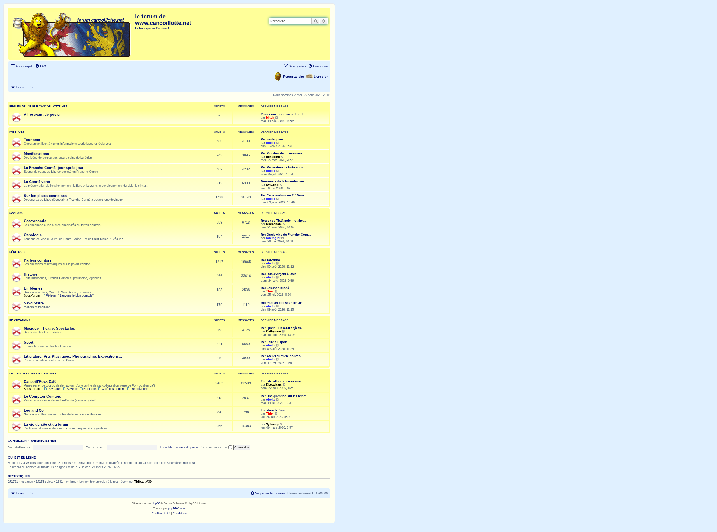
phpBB (156, 503)
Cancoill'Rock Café (40, 382)
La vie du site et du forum (46, 424)
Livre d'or (321, 76)
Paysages (17, 131)
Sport (28, 342)
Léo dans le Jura (273, 410)
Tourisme (32, 140)
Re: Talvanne (270, 260)
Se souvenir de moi (214, 447)
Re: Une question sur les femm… (285, 396)
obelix (270, 142)
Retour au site (293, 76)
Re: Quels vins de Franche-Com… (286, 234)
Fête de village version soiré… (283, 381)
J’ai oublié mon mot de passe (179, 447)
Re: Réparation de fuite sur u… (283, 167)
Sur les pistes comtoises (45, 196)
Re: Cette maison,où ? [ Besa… (284, 195)
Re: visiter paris (272, 139)
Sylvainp (272, 184)
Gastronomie (35, 221)
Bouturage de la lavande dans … (285, 181)
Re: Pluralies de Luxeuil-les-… (283, 153)
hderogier (273, 238)
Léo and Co (34, 410)
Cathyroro (273, 331)
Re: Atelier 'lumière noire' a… (282, 356)
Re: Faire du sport (274, 342)
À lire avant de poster (42, 114)
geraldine (273, 156)
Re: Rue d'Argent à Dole (278, 274)
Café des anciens (113, 388)
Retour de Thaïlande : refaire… (283, 220)
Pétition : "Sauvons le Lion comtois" (70, 295)
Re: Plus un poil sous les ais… (283, 302)
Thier (270, 291)
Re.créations (19, 320)
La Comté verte (37, 182)
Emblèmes (33, 288)
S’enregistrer (43, 440)
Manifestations (36, 154)
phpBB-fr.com (176, 508)
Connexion (17, 440)
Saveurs (16, 212)
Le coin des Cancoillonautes (32, 373)
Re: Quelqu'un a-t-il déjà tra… (283, 328)
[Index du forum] (72, 34)
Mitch (270, 117)
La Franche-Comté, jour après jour (53, 168)
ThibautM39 (143, 481)
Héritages (17, 252)
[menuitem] (40, 66)
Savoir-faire (34, 303)
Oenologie (33, 235)
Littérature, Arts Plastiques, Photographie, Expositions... (73, 356)
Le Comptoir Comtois (42, 396)
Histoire (30, 274)
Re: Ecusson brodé (275, 288)
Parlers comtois (37, 260)
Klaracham (274, 224)
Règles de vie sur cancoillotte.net (38, 106)
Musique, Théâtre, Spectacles (49, 328)
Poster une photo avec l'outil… (283, 114)
